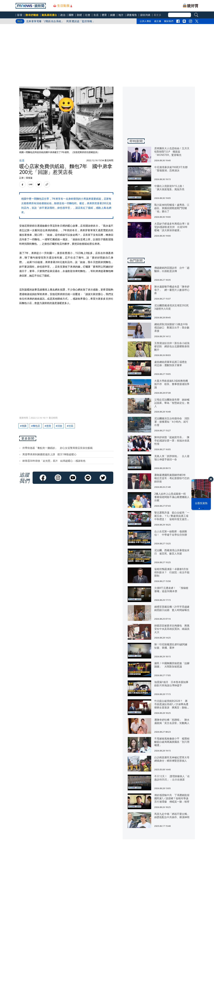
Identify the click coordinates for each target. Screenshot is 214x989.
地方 (121, 15)
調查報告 (132, 15)
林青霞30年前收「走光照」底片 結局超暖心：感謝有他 (53, 460)
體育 (104, 15)
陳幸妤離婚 (32, 15)
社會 (87, 15)
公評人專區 (145, 21)
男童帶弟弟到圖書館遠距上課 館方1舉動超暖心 (49, 454)
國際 (71, 15)
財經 (79, 15)
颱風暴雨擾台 (49, 15)
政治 (62, 15)
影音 (19, 15)
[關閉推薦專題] (210, 479)
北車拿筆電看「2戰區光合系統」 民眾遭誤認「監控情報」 (60, 21)
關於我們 (168, 21)
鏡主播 (157, 21)
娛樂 (112, 15)
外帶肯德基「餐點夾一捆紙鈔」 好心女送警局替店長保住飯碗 (57, 448)
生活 (96, 15)
